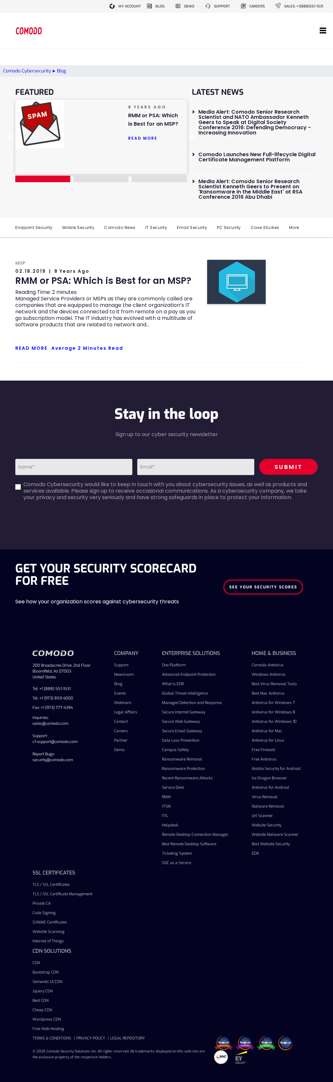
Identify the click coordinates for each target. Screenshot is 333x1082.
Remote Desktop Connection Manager (195, 834)
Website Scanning (48, 931)
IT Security (156, 227)
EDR (255, 853)
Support (121, 665)
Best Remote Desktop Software (189, 844)
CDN (36, 962)
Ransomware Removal (182, 759)
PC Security (229, 227)
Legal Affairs (125, 712)
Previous (10, 137)
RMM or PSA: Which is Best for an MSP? (103, 280)
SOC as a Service (176, 862)
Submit (288, 467)
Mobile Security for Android (276, 768)
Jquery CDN (43, 991)
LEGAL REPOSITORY (127, 1038)
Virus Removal (265, 796)
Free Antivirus (264, 759)
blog (160, 6)
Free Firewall (263, 749)
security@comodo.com (53, 759)
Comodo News (120, 227)
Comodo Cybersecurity (27, 71)
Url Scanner (262, 815)
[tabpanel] (101, 124)
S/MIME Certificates (50, 922)
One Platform (174, 665)
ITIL (165, 815)
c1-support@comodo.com (55, 741)
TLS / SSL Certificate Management (62, 894)
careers (257, 6)
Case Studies (265, 227)
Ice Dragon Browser (269, 778)
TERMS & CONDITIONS (52, 1038)
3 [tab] (159, 179)
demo (189, 6)
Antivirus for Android (270, 787)
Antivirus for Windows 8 (273, 712)
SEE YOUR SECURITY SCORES (263, 587)
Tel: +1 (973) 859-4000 (53, 698)
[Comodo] (29, 30)
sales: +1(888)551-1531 (303, 6)
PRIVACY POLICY (90, 1038)
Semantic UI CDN (47, 981)
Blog (118, 683)
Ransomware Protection (183, 768)
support (222, 6)
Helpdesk (170, 825)
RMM (166, 796)
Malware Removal (268, 806)
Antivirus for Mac (267, 731)
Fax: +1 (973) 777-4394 (53, 707)
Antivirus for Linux (268, 740)
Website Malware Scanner (275, 834)
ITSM (166, 806)
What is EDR (173, 683)
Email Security (192, 227)
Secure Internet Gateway (183, 712)
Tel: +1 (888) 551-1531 (52, 688)
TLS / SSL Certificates (51, 884)
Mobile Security (78, 227)
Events (120, 693)
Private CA (42, 903)
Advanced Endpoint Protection (189, 674)
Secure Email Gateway (182, 731)
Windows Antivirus (269, 674)
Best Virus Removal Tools (274, 683)
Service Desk (173, 787)
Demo (119, 749)
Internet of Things (48, 941)
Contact (121, 721)
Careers (121, 731)
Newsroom (124, 674)
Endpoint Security (34, 227)
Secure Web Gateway (181, 721)
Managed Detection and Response (192, 702)
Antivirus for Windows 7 (273, 702)
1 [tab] (42, 179)
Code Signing (44, 912)
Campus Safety (175, 749)
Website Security (266, 825)
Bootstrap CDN (46, 972)
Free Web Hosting (48, 1028)
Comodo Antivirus (268, 665)
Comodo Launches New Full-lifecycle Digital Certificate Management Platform (256, 157)
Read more (142, 138)
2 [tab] (100, 179)
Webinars (122, 702)
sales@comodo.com (50, 723)
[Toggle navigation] (323, 31)
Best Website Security (271, 844)
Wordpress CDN (47, 1019)
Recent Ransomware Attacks (187, 778)
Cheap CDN (42, 1010)
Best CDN (40, 1000)
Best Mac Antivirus (268, 693)
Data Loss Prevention (180, 740)
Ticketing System (177, 853)
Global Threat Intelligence (185, 693)
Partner (120, 740)
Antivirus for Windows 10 (274, 721)
